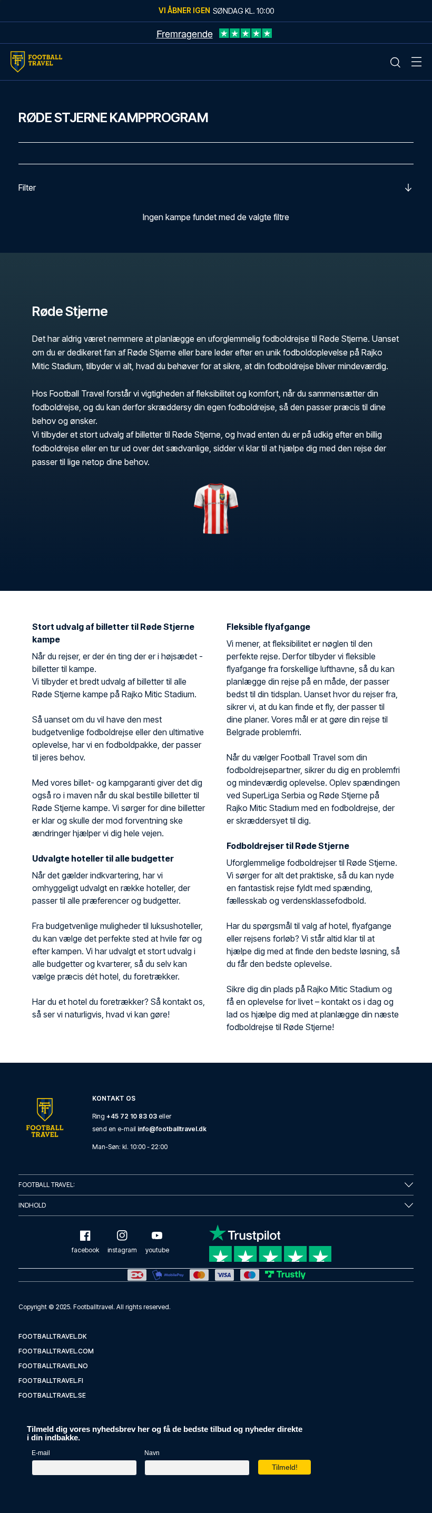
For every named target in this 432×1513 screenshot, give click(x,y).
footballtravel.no (53, 1366)
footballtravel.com (56, 1351)
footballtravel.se (52, 1395)
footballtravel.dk (52, 1336)
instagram (122, 1250)
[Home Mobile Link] (36, 62)
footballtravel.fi (50, 1381)
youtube (157, 1250)
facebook (85, 1250)
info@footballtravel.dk (172, 1129)
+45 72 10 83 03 (131, 1116)
